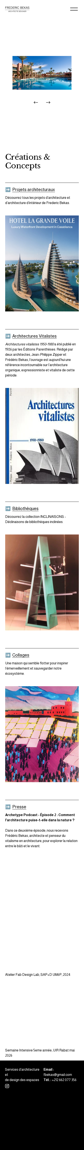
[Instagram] (7, 1086)
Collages (20, 655)
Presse (19, 806)
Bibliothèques (25, 508)
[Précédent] (36, 102)
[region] (42, 81)
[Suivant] (48, 102)
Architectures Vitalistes (34, 336)
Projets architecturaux (33, 189)
